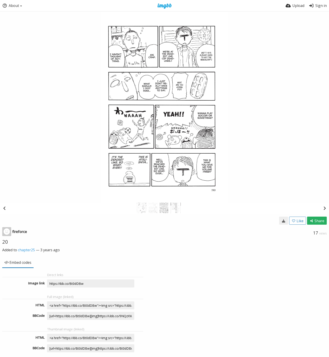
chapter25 (26, 249)
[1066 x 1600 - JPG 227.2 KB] (283, 221)
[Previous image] (4, 208)
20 (5, 241)
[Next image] (324, 208)
